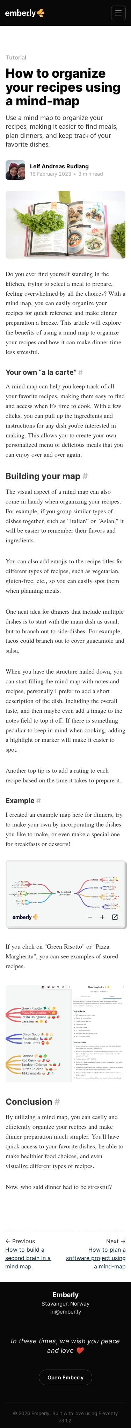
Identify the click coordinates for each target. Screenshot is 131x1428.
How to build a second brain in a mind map (28, 1258)
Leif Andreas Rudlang (59, 166)
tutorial (16, 57)
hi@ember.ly (65, 1311)
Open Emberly (65, 1377)
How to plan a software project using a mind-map (96, 1258)
